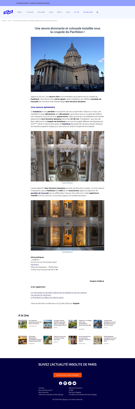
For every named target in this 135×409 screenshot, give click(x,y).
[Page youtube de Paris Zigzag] (74, 383)
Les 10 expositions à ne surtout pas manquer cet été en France (85, 339)
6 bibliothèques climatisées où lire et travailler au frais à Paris (110, 339)
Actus (105, 327)
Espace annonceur (76, 388)
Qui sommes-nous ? (45, 390)
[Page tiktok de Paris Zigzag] (70, 383)
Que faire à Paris (88, 12)
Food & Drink (41, 12)
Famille (68, 12)
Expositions (82, 343)
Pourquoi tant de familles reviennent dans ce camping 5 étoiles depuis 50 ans (60, 323)
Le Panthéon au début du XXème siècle (47, 298)
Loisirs (51, 12)
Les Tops (76, 12)
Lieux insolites (33, 326)
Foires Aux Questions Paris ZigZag (50, 394)
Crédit (71, 390)
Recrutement (43, 392)
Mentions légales (75, 392)
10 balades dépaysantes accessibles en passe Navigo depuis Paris (35, 339)
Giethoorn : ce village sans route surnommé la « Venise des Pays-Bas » (85, 323)
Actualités (30, 12)
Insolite (59, 12)
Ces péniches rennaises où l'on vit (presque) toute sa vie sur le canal (110, 323)
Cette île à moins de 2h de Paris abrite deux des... (60, 338)
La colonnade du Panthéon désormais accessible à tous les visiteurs (59, 293)
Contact (41, 388)
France (56, 327)
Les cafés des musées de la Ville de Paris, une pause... (35, 322)
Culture (106, 343)
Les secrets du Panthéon (41, 295)
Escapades (81, 329)
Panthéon (35, 265)
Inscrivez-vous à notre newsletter (67, 375)
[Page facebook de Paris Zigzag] (60, 383)
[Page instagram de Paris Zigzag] (65, 383)
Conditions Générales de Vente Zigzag (83, 394)
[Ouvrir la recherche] (97, 12)
